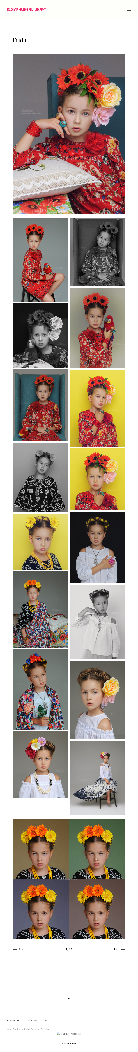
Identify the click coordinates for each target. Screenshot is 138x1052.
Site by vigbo (69, 1043)
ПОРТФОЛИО (32, 1021)
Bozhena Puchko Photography (26, 9)
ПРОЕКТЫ (13, 1021)
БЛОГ (47, 1021)
